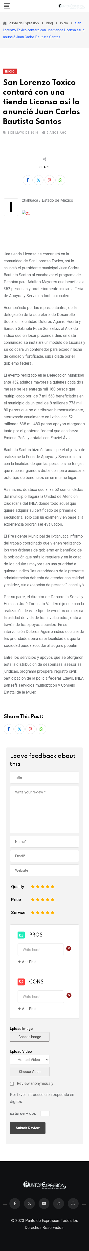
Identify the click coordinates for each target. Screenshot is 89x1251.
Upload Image (21, 1029)
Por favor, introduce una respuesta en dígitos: (42, 1098)
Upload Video (21, 1052)
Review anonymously (35, 1083)
